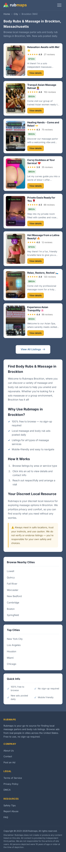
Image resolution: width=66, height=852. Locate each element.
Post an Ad (9, 762)
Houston (11, 651)
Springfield (13, 615)
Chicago (11, 664)
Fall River (12, 583)
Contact (8, 756)
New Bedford (14, 596)
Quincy (11, 577)
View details (35, 73)
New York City (15, 638)
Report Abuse (11, 811)
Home (7, 14)
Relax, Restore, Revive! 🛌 (42, 272)
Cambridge (13, 602)
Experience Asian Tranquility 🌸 (37, 309)
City (16, 14)
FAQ (6, 817)
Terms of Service (13, 777)
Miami (10, 657)
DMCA (7, 789)
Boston (11, 608)
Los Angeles (14, 645)
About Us (9, 750)
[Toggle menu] (59, 5)
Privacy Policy (11, 783)
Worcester (12, 590)
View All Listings (31, 349)
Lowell (10, 571)
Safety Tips (10, 805)
